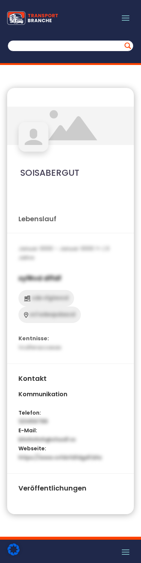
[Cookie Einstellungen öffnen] (14, 553)
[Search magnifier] (128, 46)
